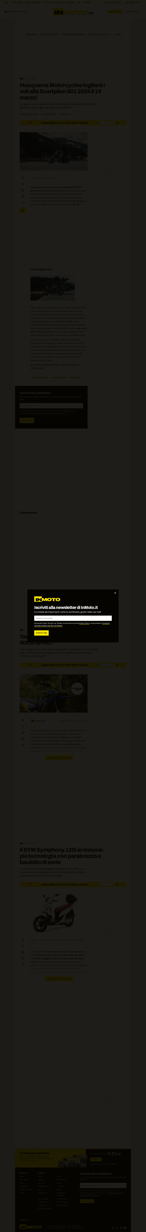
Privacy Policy (84, 623)
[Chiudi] (115, 593)
